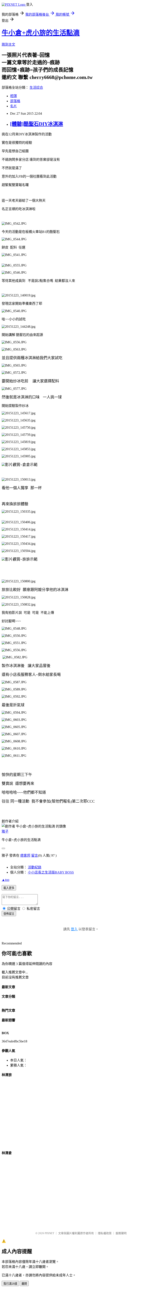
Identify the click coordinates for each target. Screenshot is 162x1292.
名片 (13, 106)
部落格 (15, 101)
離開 (24, 1283)
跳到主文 (8, 44)
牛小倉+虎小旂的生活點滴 (41, 33)
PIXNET (49, 1233)
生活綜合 (36, 87)
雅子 (5, 831)
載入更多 (8, 888)
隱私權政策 (105, 1233)
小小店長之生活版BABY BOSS (51, 872)
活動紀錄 (34, 867)
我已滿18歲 (10, 1283)
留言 (34, 855)
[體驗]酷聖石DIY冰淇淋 (36, 124)
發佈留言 (8, 913)
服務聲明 (121, 1233)
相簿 (13, 96)
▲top (5, 880)
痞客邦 (25, 855)
